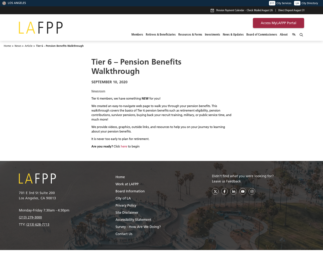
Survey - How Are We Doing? (138, 227)
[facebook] (224, 191)
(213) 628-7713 (37, 224)
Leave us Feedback (226, 181)
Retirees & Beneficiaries (161, 34)
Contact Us (124, 234)
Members (137, 34)
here (124, 146)
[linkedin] (233, 191)
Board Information (130, 191)
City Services (280, 3)
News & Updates (233, 34)
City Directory (307, 3)
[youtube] (242, 191)
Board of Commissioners (261, 34)
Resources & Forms (190, 34)
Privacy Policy (126, 205)
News (18, 46)
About (284, 34)
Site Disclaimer (127, 212)
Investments (212, 34)
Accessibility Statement (133, 219)
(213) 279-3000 (30, 217)
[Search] (301, 34)
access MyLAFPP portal (278, 23)
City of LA (123, 198)
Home (7, 46)
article (29, 46)
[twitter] (215, 191)
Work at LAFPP (127, 184)
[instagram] (252, 191)
